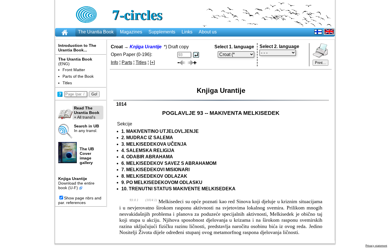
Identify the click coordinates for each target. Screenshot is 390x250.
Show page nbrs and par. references (79, 200)
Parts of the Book (78, 76)
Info (114, 62)
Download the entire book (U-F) (76, 185)
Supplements (161, 31)
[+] (152, 62)
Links (187, 31)
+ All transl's (86, 112)
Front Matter (74, 69)
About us (208, 31)
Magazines (131, 31)
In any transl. (86, 128)
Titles (67, 83)
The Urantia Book (96, 31)
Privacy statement (376, 245)
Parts (127, 62)
